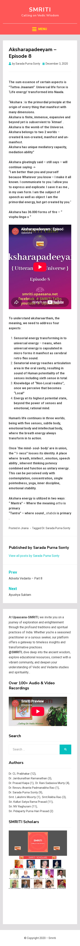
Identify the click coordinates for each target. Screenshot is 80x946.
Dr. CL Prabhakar (22, 773)
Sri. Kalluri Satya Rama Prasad (31, 802)
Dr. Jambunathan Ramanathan (30, 778)
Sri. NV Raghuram (23, 806)
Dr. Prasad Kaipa (21, 783)
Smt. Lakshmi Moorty (24, 797)
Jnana (25, 528)
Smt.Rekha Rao (54, 797)
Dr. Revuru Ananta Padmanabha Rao (34, 787)
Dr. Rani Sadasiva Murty (52, 783)
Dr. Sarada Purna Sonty (56, 528)
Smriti (40, 10)
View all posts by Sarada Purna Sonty (34, 556)
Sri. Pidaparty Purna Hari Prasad (31, 811)
